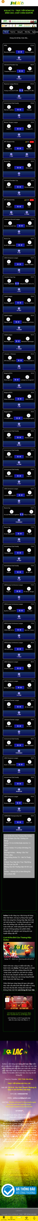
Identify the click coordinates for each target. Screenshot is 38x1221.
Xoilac (5, 915)
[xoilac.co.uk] (19, 3)
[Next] (33, 1012)
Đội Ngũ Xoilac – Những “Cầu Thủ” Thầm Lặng (16, 854)
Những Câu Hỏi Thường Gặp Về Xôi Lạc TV (18, 868)
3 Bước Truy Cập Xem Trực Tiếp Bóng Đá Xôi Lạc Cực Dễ (17, 863)
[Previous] (5, 1012)
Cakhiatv (19, 1210)
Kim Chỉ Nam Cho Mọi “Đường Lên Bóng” (16, 839)
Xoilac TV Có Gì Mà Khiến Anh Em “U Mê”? (17, 844)
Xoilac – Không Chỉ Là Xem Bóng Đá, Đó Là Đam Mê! (17, 873)
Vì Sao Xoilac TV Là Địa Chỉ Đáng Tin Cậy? (17, 849)
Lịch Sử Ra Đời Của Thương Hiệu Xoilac (18, 836)
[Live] (19, 1218)
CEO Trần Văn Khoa (25, 1079)
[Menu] (3, 1)
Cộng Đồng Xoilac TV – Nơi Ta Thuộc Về (17, 858)
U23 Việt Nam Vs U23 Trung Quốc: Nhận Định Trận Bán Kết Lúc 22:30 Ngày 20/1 (19, 1014)
